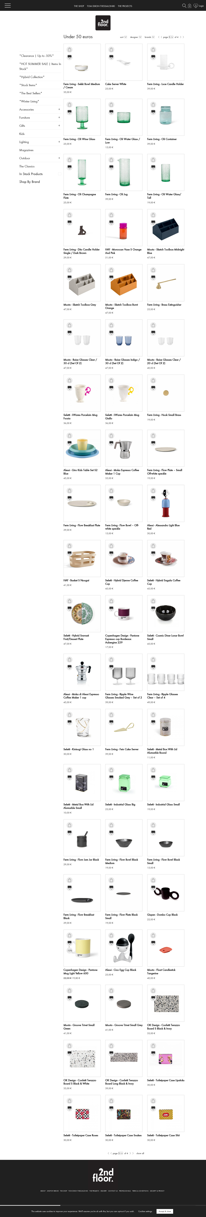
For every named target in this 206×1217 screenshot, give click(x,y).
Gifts (22, 125)
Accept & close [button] (165, 1211)
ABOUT (43, 1191)
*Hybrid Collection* (32, 77)
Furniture (24, 117)
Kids (22, 134)
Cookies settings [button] (145, 1211)
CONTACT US (113, 1191)
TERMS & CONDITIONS (140, 1191)
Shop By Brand (29, 181)
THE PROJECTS (125, 6)
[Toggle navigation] (8, 5)
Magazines (26, 150)
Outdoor (24, 158)
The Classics (27, 166)
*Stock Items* (28, 85)
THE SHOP (79, 6)
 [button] (69, 49)
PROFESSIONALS (125, 1191)
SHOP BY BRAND (53, 1191)
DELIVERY (104, 1191)
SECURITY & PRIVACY (157, 1191)
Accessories (26, 109)
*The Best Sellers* (30, 93)
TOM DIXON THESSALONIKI (101, 6)
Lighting (24, 142)
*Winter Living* (29, 101)
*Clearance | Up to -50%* (36, 56)
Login (201, 5)
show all (140, 1153)
